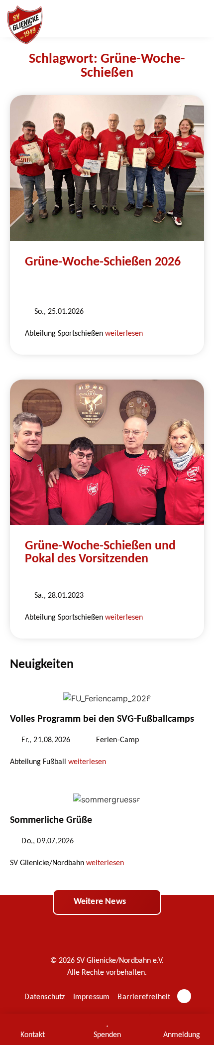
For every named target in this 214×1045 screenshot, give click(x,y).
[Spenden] (107, 1023)
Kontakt (32, 1035)
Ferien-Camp (117, 740)
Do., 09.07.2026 (47, 841)
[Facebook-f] (184, 996)
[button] (197, 18)
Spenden (107, 1035)
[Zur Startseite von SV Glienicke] (25, 25)
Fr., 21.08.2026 (45, 740)
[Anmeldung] (182, 1023)
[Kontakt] (32, 1023)
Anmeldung (181, 1035)
